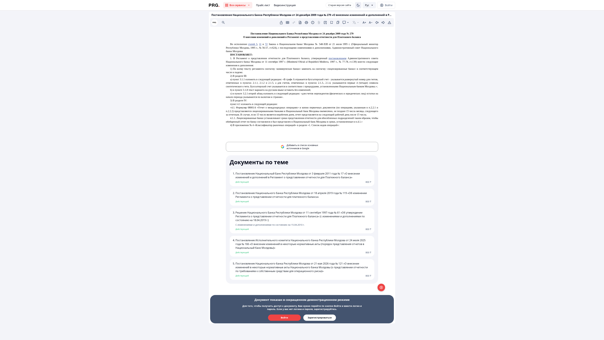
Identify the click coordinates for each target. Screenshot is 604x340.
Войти (284, 317)
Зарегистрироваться (320, 317)
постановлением (337, 58)
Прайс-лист (263, 5)
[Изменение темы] (358, 5)
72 (266, 44)
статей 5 (252, 44)
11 (260, 44)
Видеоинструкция (285, 5)
